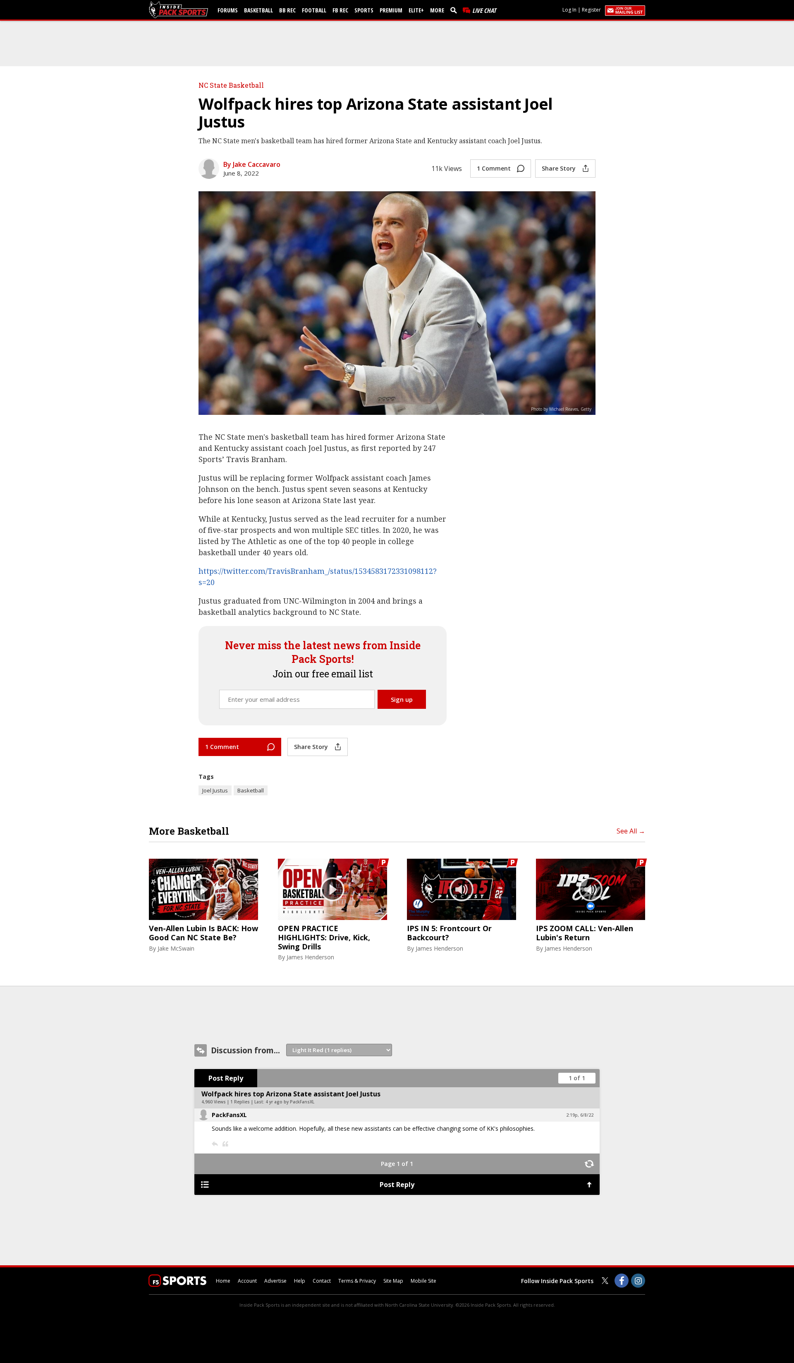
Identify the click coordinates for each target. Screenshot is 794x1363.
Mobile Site (423, 1280)
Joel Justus (215, 790)
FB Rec (340, 10)
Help (299, 1280)
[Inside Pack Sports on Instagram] (638, 1281)
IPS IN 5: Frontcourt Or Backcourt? (449, 933)
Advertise (275, 1280)
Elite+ (416, 10)
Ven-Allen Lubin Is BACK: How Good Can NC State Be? (203, 933)
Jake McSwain (176, 948)
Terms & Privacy (357, 1280)
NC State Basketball (231, 85)
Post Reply (225, 1078)
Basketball (258, 10)
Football (314, 10)
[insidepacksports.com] (180, 9)
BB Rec (287, 10)
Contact (322, 1280)
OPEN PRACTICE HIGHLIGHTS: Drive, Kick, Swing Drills (324, 937)
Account (247, 1280)
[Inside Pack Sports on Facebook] (622, 1281)
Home (223, 1280)
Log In (569, 9)
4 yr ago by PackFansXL (289, 1102)
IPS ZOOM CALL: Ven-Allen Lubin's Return (584, 933)
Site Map (393, 1280)
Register (591, 9)
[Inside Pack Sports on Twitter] (605, 1281)
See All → (631, 831)
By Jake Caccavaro (251, 164)
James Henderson (310, 957)
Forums (228, 10)
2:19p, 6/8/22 (579, 1115)
